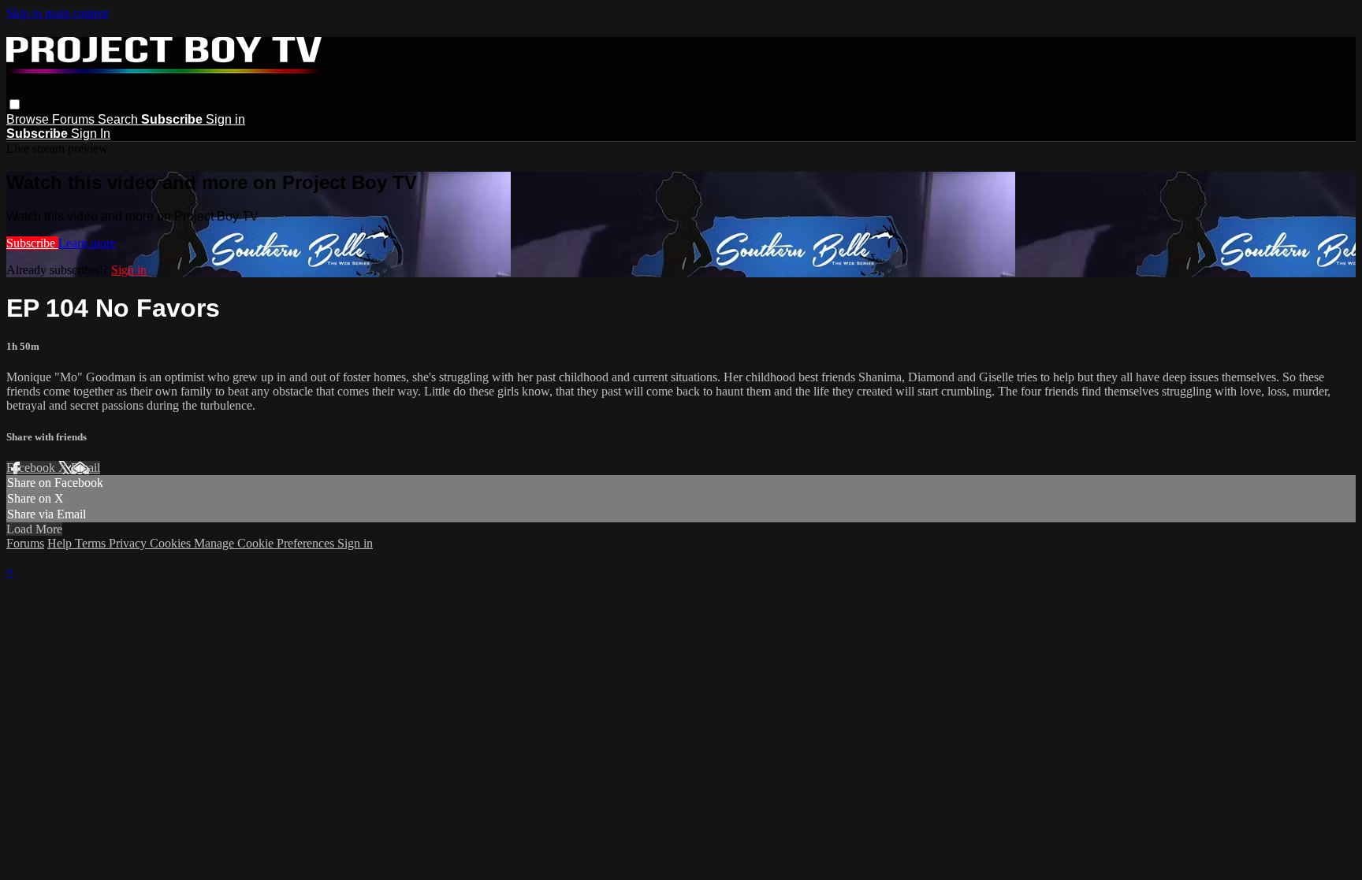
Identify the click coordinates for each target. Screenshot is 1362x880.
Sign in (225, 119)
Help (61, 543)
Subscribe (32, 243)
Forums (75, 119)
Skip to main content (57, 13)
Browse (29, 119)
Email (85, 467)
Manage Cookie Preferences (265, 543)
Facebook (32, 467)
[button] (14, 104)
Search (119, 119)
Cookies (172, 543)
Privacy (129, 543)
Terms (92, 543)
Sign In (90, 133)
